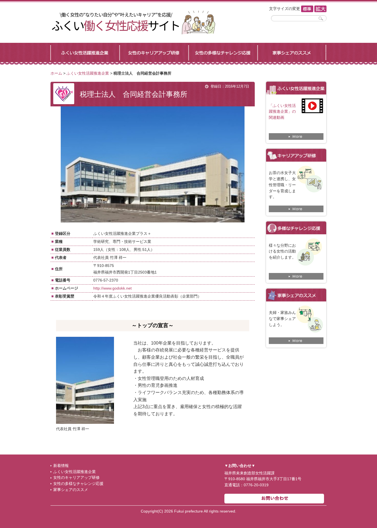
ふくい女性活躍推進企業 (88, 73)
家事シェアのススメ (70, 490)
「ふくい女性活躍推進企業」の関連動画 (282, 112)
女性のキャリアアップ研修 (76, 478)
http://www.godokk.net (112, 288)
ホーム (56, 73)
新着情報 (61, 466)
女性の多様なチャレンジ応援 (78, 484)
